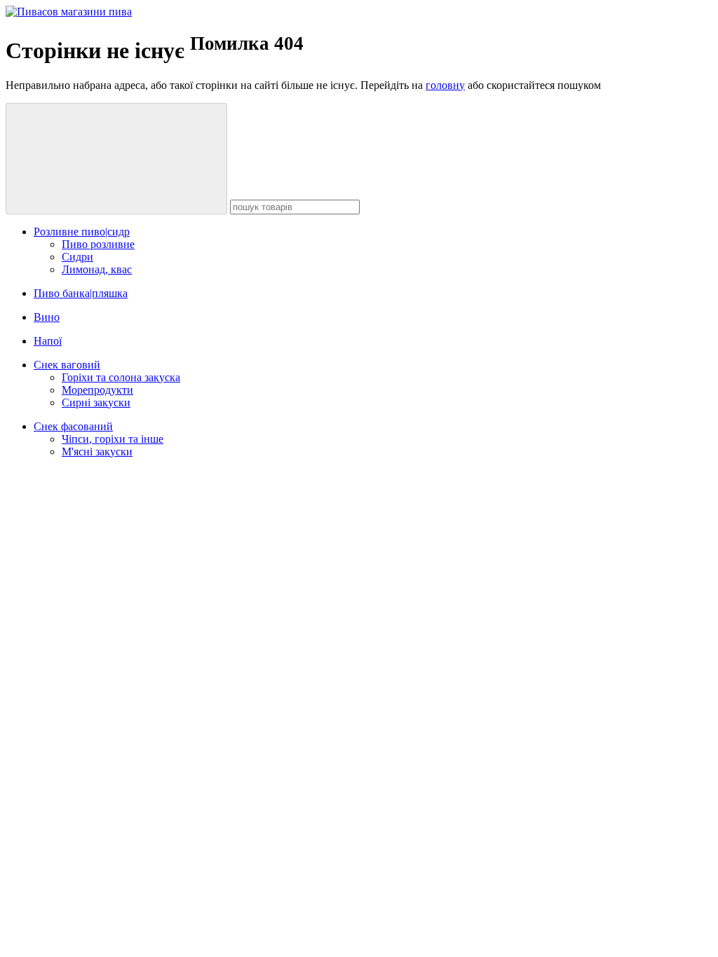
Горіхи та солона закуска (121, 377)
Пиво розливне (98, 244)
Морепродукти (97, 390)
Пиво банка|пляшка (81, 293)
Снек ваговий (67, 365)
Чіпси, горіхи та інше (112, 439)
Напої (48, 341)
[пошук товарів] (116, 158)
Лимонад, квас (97, 269)
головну (445, 85)
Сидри (77, 257)
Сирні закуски (96, 402)
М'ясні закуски (97, 451)
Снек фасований (73, 426)
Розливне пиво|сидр (82, 231)
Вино (47, 317)
